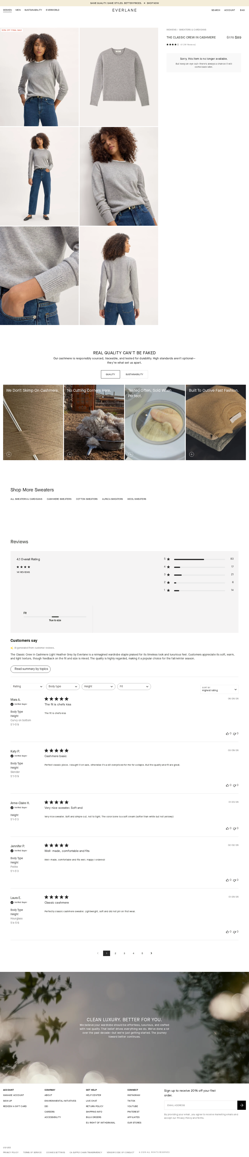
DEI (46, 1106)
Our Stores (134, 1122)
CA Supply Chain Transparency (86, 1152)
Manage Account (13, 1095)
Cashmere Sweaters (59, 499)
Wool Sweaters (136, 499)
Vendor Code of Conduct (120, 1152)
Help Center (93, 1095)
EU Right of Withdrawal (100, 1122)
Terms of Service (32, 1152)
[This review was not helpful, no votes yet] (234, 733)
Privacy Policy (184, 1118)
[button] (242, 10)
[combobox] (27, 688)
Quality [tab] (110, 374)
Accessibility (53, 1117)
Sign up (7, 1100)
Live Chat (91, 1100)
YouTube (132, 1106)
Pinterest (133, 1111)
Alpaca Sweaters (112, 499)
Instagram (133, 1095)
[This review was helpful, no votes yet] (227, 733)
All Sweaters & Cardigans (26, 499)
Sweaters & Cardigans (192, 29)
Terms (200, 1118)
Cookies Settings (55, 1152)
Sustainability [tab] (134, 374)
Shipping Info (94, 1111)
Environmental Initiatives (60, 1100)
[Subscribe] (241, 1105)
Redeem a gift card (15, 1106)
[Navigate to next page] (151, 953)
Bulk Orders (93, 1117)
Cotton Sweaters (87, 499)
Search (215, 10)
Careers (50, 1111)
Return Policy (94, 1106)
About (48, 1095)
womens (171, 29)
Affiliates (133, 1117)
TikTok (131, 1100)
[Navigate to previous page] (97, 953)
